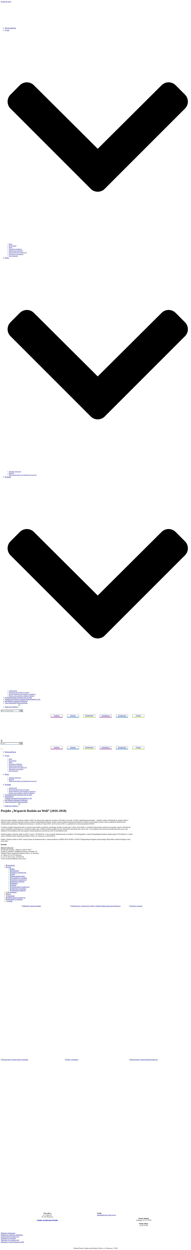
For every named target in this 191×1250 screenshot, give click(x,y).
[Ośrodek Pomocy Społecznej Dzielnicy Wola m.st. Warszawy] (21, 24)
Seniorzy (73, 715)
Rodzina (56, 715)
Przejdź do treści (6, 1)
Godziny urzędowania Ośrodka (47, 1220)
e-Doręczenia (13, 691)
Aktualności (11, 865)
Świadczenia (122, 715)
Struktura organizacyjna (18, 872)
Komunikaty (13, 246)
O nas (9, 867)
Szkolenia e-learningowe (19, 880)
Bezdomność (89, 715)
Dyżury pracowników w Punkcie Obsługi (21, 696)
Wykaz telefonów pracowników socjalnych (22, 694)
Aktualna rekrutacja (15, 471)
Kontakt (9, 901)
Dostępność (11, 896)
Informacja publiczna (15, 249)
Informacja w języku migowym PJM (12, 1242)
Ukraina (138, 715)
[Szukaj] (21, 710)
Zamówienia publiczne (16, 251)
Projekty (14, 885)
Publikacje (14, 883)
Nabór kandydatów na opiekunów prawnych (23, 475)
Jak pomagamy (13, 256)
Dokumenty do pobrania (15, 899)
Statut (10, 247)
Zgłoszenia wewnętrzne (16, 254)
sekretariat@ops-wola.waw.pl (106, 1215)
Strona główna (10, 28)
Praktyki (11, 473)
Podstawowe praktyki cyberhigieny (12, 1235)
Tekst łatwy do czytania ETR (10, 1240)
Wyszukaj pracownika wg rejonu (19, 692)
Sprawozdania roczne (18, 876)
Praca (9, 894)
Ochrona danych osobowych (18, 252)
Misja (10, 244)
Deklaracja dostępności (8, 1233)
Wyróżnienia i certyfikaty (19, 878)
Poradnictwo (106, 715)
